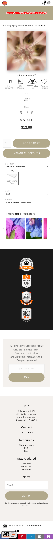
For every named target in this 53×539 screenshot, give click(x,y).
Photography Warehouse (17, 25)
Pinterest (26, 469)
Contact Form (26, 432)
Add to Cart (31, 143)
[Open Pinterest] (22, 536)
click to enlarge (25, 75)
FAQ (26, 448)
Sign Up (26, 496)
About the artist (26, 445)
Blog (26, 451)
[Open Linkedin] (31, 536)
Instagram (26, 466)
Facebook (26, 463)
